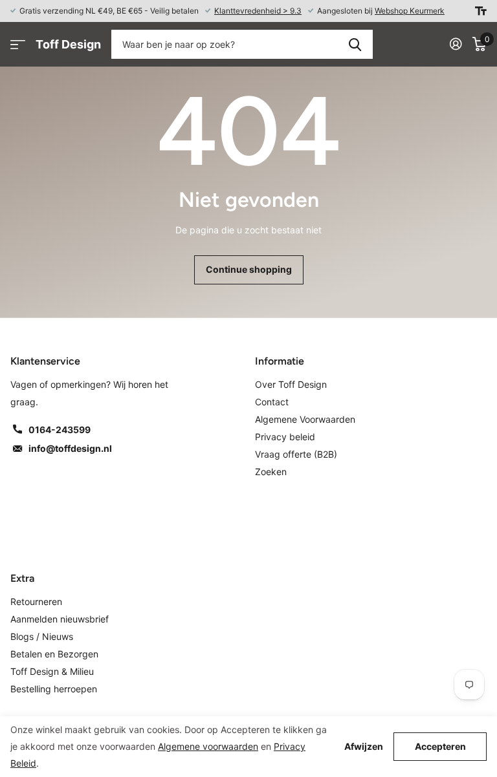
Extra (22, 578)
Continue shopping (249, 269)
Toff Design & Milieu (52, 671)
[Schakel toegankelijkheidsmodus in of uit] (481, 11)
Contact (272, 401)
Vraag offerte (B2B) (296, 454)
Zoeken (355, 44)
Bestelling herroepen (53, 688)
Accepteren (440, 746)
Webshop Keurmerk (410, 11)
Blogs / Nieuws (41, 636)
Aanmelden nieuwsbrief (59, 618)
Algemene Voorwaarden (305, 419)
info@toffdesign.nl (70, 448)
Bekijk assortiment (17, 44)
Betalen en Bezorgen (54, 653)
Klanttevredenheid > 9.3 (258, 11)
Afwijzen (363, 746)
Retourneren (36, 601)
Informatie (279, 361)
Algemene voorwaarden (208, 746)
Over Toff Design (291, 384)
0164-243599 (59, 429)
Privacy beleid (285, 436)
